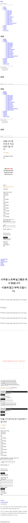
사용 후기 (5, 29)
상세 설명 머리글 (4, 259)
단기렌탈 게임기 (9, 14)
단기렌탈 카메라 (9, 19)
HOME (4, 7)
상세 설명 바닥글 (4, 261)
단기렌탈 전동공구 (9, 24)
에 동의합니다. (9, 387)
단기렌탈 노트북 (9, 10)
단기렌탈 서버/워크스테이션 (11, 23)
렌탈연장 (5, 26)
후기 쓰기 (3, 399)
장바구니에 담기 (4, 474)
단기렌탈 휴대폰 (9, 21)
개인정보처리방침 (4, 502)
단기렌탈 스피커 (9, 18)
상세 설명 (2, 260)
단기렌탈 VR (8, 15)
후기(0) (2, 262)
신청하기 (2, 488)
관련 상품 (2, 265)
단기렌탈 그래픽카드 (10, 16)
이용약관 (2, 500)
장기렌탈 (5, 25)
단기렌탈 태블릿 (9, 11)
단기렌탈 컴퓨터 (9, 13)
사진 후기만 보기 (6, 396)
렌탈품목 (5, 8)
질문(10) (2, 264)
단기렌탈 (5, 9)
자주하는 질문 (5, 30)
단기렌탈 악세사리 (9, 20)
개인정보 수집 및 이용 (5, 387)
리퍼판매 (5, 28)
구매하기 (2, 414)
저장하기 (2, 394)
